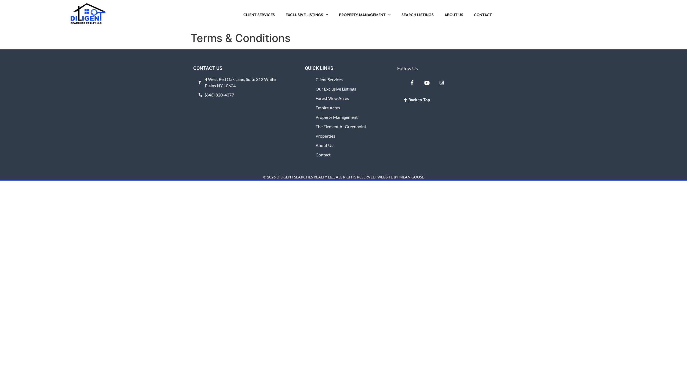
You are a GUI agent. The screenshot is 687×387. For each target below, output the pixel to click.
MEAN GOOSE (411, 177)
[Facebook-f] (412, 82)
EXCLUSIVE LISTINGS (304, 14)
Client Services (329, 79)
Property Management (337, 117)
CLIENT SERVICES (259, 14)
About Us (324, 145)
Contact (323, 154)
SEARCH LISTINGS (417, 14)
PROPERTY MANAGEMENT (362, 14)
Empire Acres (328, 107)
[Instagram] (441, 82)
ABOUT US (453, 14)
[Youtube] (426, 82)
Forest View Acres (332, 98)
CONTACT (483, 14)
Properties (325, 135)
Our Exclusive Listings (336, 88)
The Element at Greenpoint (341, 126)
